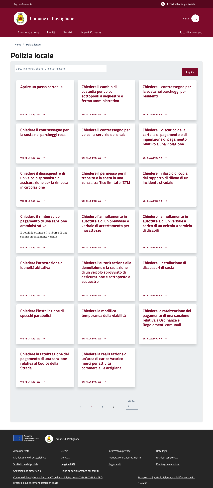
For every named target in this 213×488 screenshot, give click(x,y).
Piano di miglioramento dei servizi (80, 471)
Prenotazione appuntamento (124, 457)
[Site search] (195, 18)
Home (18, 44)
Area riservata (21, 451)
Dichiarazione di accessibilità (29, 457)
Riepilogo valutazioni (168, 464)
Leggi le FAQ (68, 464)
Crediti (64, 451)
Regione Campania (23, 4)
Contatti (65, 457)
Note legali (162, 451)
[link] (33, 114)
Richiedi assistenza (167, 457)
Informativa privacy (119, 451)
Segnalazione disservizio (27, 471)
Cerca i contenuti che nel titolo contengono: (40, 69)
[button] (178, 4)
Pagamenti (114, 464)
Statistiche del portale (25, 464)
